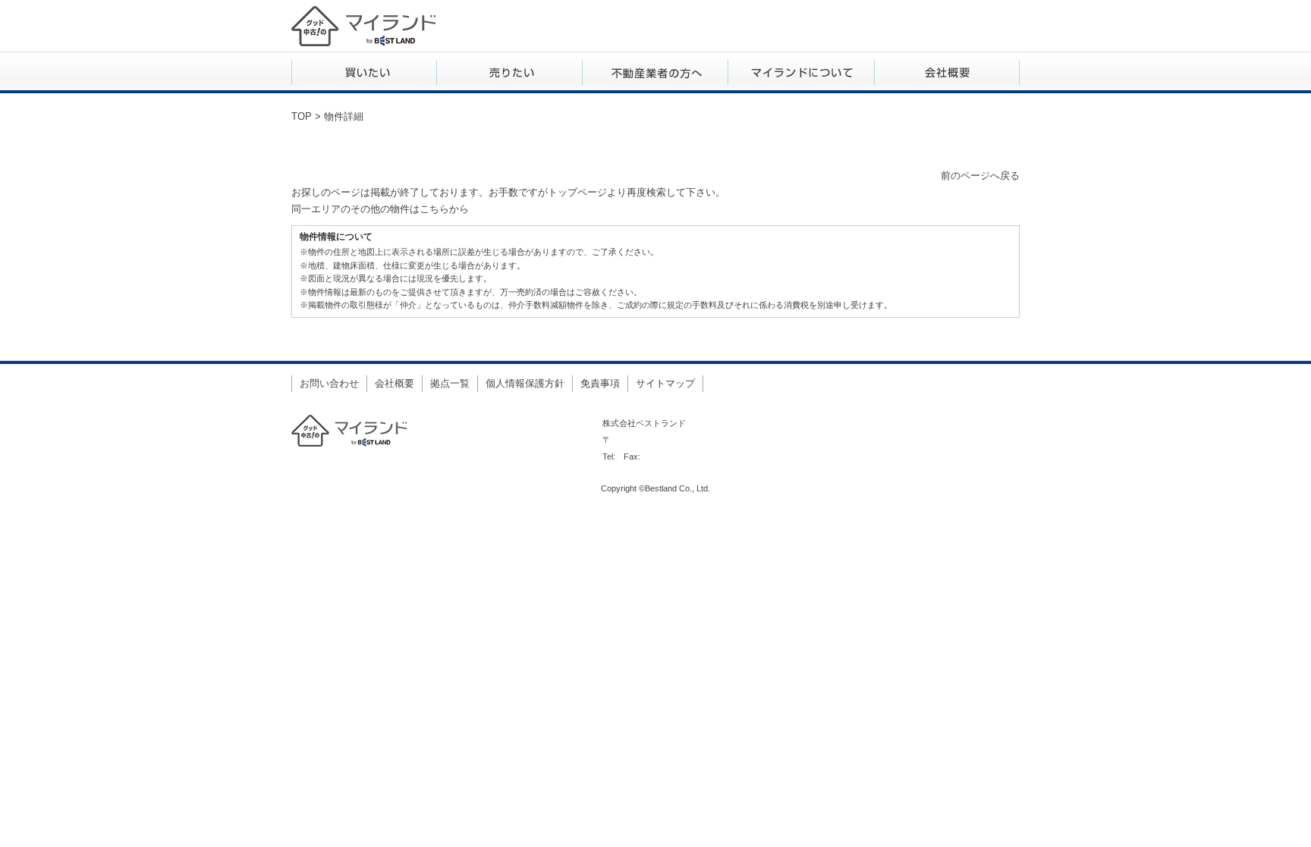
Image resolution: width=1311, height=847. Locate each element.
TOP (301, 116)
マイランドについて (801, 72)
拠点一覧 (450, 383)
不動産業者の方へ (655, 72)
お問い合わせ (329, 383)
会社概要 (947, 72)
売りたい (510, 72)
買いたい (364, 72)
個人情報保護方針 (525, 383)
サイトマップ (665, 383)
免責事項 (600, 383)
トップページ (577, 192)
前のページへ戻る (980, 175)
